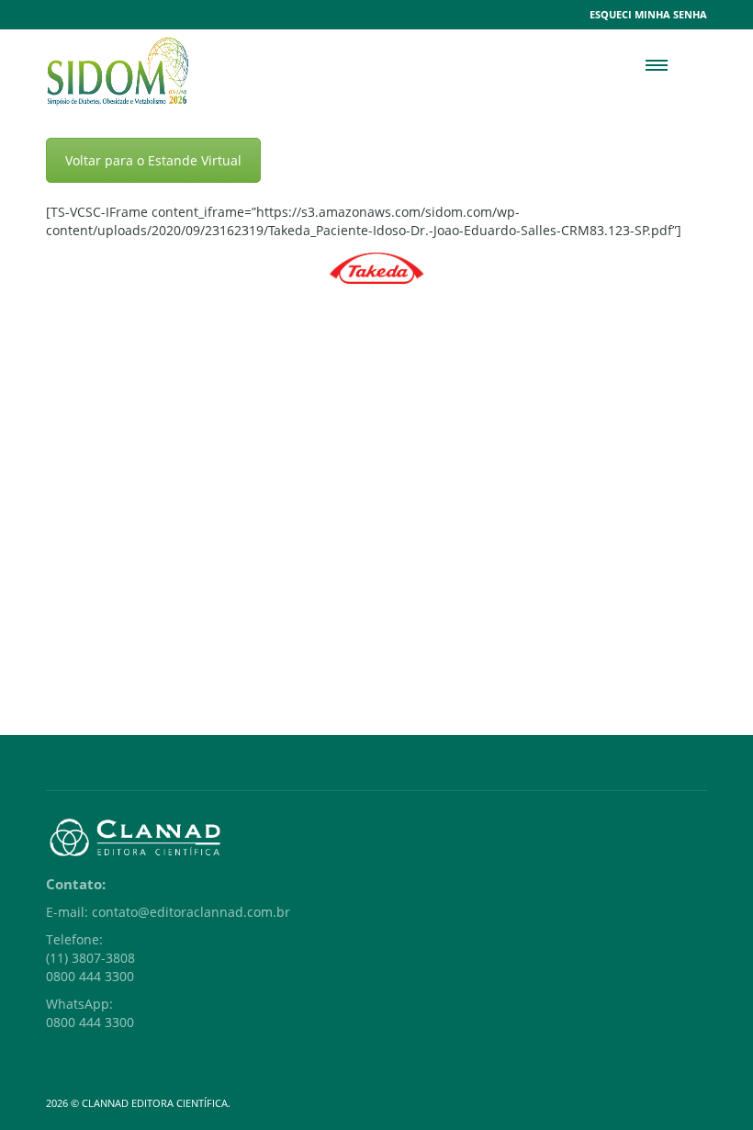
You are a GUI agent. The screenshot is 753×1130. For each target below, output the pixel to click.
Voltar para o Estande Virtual (153, 160)
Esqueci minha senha (648, 14)
